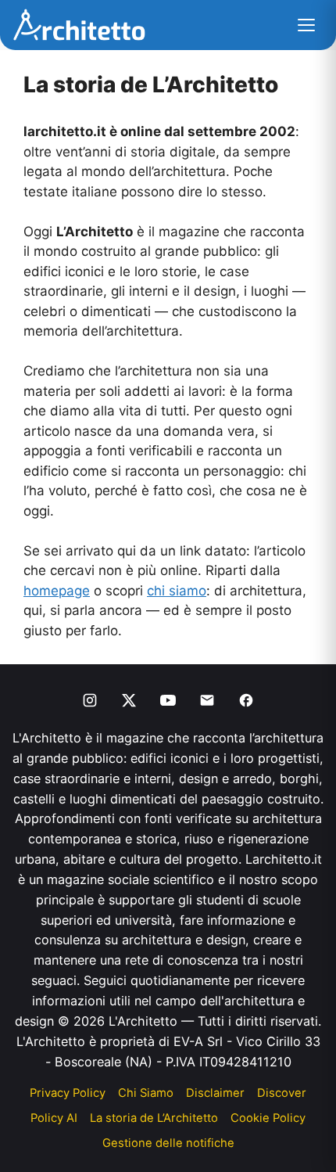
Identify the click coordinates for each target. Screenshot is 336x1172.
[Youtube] (168, 700)
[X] (129, 700)
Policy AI (53, 1118)
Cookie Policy (268, 1118)
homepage (56, 591)
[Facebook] (246, 700)
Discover (281, 1093)
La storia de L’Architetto (154, 1118)
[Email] (207, 700)
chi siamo (176, 591)
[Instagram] (90, 700)
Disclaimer (215, 1093)
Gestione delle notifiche (168, 1143)
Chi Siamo (145, 1093)
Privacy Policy (67, 1093)
